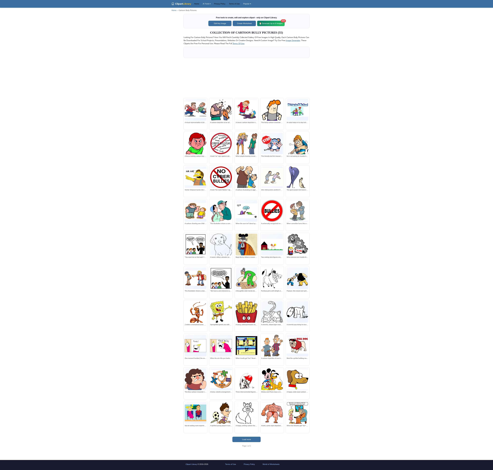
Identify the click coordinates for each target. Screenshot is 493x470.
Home (196, 4)
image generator (293, 40)
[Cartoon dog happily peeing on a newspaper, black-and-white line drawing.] (297, 312)
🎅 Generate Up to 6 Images (272, 22)
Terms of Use (234, 4)
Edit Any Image (220, 23)
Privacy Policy (219, 4)
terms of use (238, 43)
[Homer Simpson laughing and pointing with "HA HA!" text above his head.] (195, 177)
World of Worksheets (271, 464)
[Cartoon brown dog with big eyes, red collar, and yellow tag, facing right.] (297, 379)
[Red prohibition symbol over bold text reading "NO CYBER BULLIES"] (221, 177)
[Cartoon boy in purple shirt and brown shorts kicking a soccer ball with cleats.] (221, 416)
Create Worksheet (244, 23)
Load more (246, 439)
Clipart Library (191, 464)
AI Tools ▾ (207, 4)
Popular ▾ (247, 4)
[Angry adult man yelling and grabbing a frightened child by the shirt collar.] (246, 181)
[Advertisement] (246, 78)
